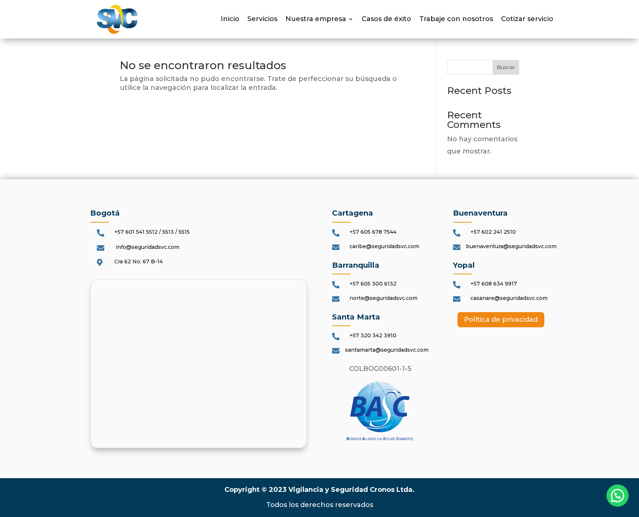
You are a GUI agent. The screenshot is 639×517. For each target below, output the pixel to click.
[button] (617, 495)
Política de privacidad (501, 319)
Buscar (506, 67)
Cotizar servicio (527, 19)
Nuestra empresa (315, 19)
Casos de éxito (386, 19)
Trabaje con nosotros (456, 19)
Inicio (230, 19)
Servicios (262, 19)
